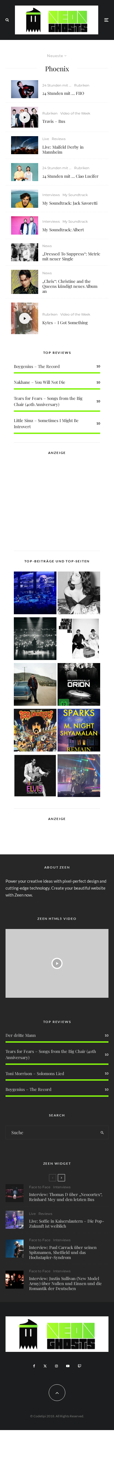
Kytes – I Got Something (65, 322)
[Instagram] (56, 1366)
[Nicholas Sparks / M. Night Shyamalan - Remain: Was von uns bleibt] (79, 731)
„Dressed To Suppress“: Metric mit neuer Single (71, 256)
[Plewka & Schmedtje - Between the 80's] (79, 639)
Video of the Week (75, 113)
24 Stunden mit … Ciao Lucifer (70, 176)
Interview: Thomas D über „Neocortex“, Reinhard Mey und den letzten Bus (65, 1197)
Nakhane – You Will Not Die (39, 382)
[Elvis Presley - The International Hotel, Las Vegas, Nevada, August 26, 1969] (35, 776)
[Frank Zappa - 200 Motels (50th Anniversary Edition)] (35, 731)
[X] (45, 1366)
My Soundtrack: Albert (63, 229)
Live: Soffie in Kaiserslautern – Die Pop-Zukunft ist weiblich (66, 1223)
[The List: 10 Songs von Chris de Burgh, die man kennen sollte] (35, 639)
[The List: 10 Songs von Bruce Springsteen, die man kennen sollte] (35, 685)
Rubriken (81, 85)
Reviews (59, 139)
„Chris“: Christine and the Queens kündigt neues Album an (69, 286)
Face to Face (39, 1187)
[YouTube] (68, 1366)
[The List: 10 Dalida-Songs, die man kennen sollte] (79, 594)
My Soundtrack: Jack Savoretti (69, 202)
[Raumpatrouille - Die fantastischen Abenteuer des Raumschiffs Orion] (79, 685)
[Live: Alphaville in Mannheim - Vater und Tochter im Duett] (79, 776)
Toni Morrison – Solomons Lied (35, 1073)
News (47, 246)
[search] (102, 1132)
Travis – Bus (53, 121)
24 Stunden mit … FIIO (63, 93)
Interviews (51, 195)
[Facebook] (34, 1366)
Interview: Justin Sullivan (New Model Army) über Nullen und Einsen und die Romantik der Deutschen (65, 1283)
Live (45, 139)
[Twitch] (79, 1366)
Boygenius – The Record (37, 366)
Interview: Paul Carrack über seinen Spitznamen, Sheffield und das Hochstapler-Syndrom (63, 1252)
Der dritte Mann (21, 1035)
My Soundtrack (75, 195)
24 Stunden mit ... (56, 85)
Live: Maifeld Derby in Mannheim (63, 149)
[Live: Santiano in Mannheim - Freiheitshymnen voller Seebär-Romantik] (35, 594)
